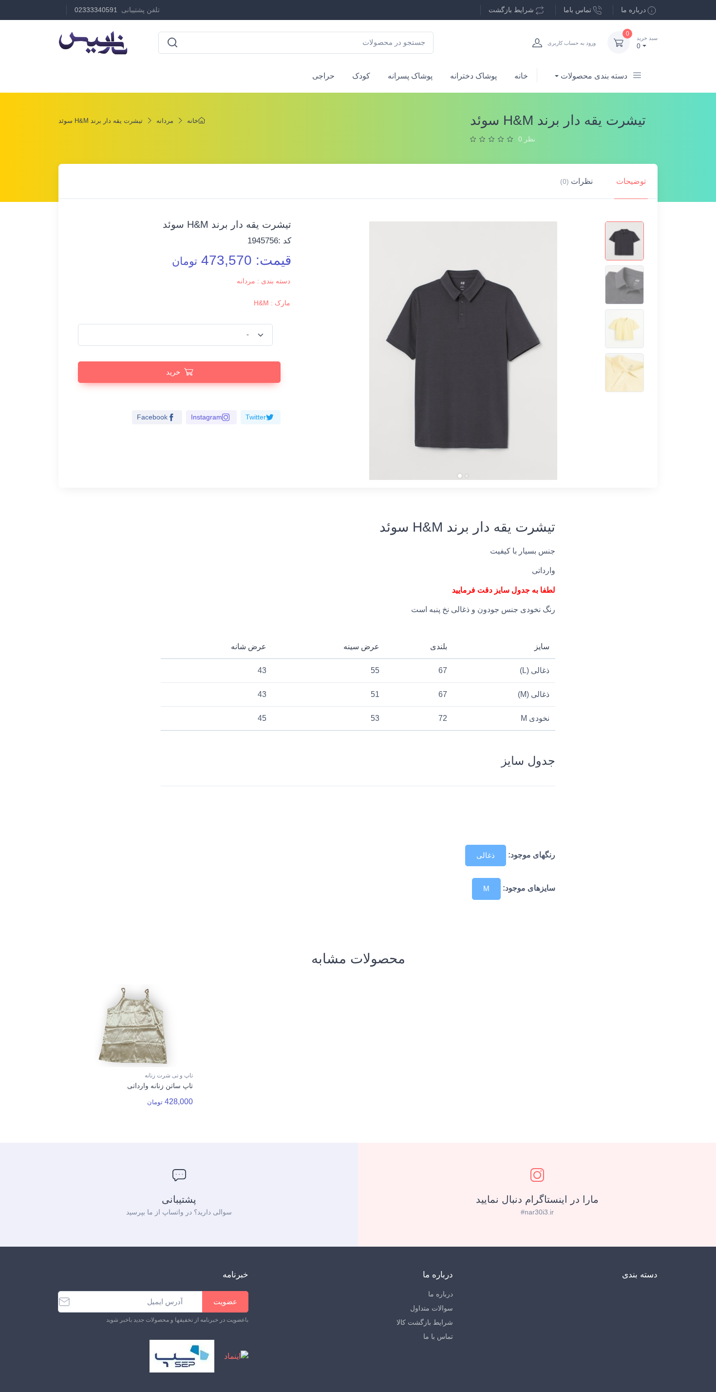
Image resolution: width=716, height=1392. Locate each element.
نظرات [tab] (576, 181)
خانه (521, 76)
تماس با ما (438, 1336)
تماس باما (577, 10)
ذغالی (485, 855)
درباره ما (633, 10)
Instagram (206, 417)
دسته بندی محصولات (594, 76)
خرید (173, 372)
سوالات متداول (431, 1308)
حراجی (323, 76)
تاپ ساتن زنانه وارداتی (160, 1086)
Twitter (255, 417)
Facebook (152, 417)
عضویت (225, 1301)
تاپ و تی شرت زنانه (169, 1075)
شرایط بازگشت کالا (424, 1322)
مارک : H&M (272, 303)
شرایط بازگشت (511, 10)
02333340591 (96, 10)
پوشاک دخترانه (473, 76)
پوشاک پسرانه (410, 76)
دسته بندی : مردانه (263, 281)
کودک (361, 76)
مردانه (164, 120)
